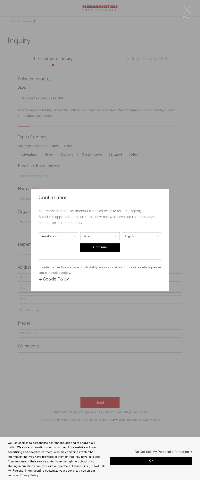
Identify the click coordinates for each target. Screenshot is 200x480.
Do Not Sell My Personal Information (162, 452)
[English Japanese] (141, 236)
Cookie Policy (56, 279)
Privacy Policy (29, 475)
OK (151, 461)
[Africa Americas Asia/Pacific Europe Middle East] (58, 236)
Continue (100, 247)
